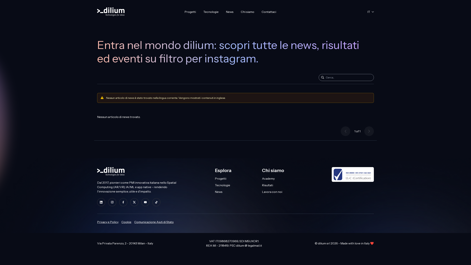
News (229, 12)
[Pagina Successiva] (369, 131)
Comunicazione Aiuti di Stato (154, 222)
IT (368, 12)
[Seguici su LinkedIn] (101, 202)
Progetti (190, 12)
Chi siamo (247, 12)
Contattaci (269, 12)
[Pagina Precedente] (345, 131)
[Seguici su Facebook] (123, 202)
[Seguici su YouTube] (145, 202)
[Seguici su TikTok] (156, 202)
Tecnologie (211, 12)
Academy (268, 178)
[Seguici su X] (134, 202)
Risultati (267, 185)
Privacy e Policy (107, 222)
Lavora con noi (272, 192)
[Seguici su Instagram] (112, 202)
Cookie (126, 222)
